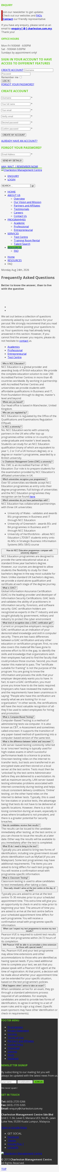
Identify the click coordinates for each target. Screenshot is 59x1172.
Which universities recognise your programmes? (24, 479)
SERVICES (13, 233)
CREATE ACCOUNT (12, 70)
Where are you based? (13, 402)
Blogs (11, 1055)
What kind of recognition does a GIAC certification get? (28, 623)
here (32, 496)
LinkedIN (13, 1147)
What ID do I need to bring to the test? (20, 846)
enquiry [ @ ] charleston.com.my (31, 28)
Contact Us (20, 216)
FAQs (39, 15)
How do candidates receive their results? (21, 825)
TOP (3, 1169)
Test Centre (21, 237)
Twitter (12, 1140)
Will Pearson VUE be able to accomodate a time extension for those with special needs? (29, 946)
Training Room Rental (27, 240)
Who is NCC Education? (14, 363)
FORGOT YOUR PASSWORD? (17, 84)
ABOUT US (14, 195)
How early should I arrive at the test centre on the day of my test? (29, 889)
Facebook (13, 1137)
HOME (12, 191)
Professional (21, 226)
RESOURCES (15, 247)
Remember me (9, 77)
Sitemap (12, 1051)
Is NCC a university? (12, 426)
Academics (14, 347)
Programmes (15, 1027)
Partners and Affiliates (27, 205)
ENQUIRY (13, 175)
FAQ (16, 251)
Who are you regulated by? (15, 412)
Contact (8, 19)
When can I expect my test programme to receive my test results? (29, 929)
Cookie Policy (15, 1044)
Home (11, 257)
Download (14, 1048)
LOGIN (11, 179)
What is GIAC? (9, 588)
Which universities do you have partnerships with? (25, 500)
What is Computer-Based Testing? (18, 717)
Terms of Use (16, 1037)
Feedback (13, 1058)
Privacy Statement (18, 1030)
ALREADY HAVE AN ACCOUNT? (19, 141)
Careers (18, 212)
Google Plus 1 (16, 1144)
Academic (19, 223)
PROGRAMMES (17, 219)
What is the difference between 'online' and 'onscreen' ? (28, 741)
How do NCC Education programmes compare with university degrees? (29, 551)
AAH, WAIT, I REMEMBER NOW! (19, 166)
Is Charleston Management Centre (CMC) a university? (27, 461)
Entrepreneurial (23, 230)
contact (24, 341)
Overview (19, 198)
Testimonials (21, 209)
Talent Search (22, 244)
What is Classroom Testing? (15, 878)
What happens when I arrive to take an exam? (23, 985)
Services (12, 1034)
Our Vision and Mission (27, 202)
